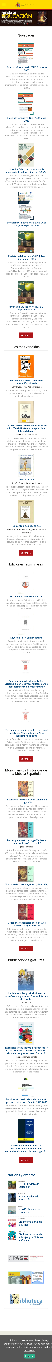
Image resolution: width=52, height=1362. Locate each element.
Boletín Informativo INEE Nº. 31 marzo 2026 (27, 69)
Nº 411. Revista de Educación (29, 1210)
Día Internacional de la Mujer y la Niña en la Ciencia (30, 1237)
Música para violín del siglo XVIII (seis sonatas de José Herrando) (26, 842)
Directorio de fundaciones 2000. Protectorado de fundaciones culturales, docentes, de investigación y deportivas (26, 1150)
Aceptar (29, 1356)
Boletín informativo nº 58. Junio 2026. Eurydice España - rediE (26, 224)
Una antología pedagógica (27, 525)
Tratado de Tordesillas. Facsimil (27, 596)
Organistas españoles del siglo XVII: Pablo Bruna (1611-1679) (27, 924)
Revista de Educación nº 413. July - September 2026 (27, 308)
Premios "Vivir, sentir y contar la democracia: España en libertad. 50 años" (27, 171)
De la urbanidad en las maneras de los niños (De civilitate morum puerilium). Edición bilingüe (27, 428)
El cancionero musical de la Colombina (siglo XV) (27, 801)
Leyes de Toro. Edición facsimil (26, 637)
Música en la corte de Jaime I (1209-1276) (26, 884)
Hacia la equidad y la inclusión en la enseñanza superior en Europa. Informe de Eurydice (26, 996)
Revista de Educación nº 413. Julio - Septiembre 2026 (26, 258)
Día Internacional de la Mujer (30, 1223)
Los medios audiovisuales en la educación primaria (26, 382)
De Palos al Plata (26, 479)
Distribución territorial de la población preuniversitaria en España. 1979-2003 (26, 1101)
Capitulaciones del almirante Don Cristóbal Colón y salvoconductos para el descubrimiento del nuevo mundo (26, 684)
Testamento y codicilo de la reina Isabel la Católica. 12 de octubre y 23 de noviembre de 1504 (26, 733)
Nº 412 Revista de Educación (28, 1198)
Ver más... (26, 335)
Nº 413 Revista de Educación (28, 1185)
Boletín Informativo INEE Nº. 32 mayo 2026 (26, 119)
